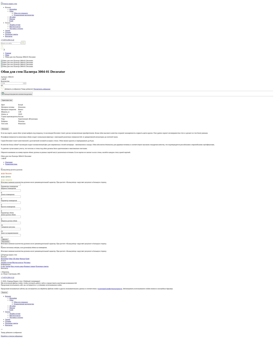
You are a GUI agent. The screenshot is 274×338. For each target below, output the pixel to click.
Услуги (7, 312)
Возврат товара (29, 266)
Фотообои (13, 9)
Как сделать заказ (17, 266)
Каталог (8, 296)
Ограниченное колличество (24, 15)
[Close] (2, 168)
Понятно (4, 292)
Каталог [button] (8, 7)
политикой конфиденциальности (110, 289)
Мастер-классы (14, 27)
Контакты (8, 36)
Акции (7, 30)
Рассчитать (5, 241)
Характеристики (7, 100)
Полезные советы (11, 34)
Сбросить (5, 239)
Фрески (12, 19)
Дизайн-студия (14, 25)
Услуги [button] (7, 23)
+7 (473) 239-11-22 (7, 40)
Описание (5, 129)
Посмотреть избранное (42, 89)
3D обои (12, 17)
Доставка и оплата (16, 28)
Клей (11, 21)
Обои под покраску (21, 13)
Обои (11, 11)
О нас (3, 266)
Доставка (27, 262)
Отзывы (8, 32)
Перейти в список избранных (11, 336)
